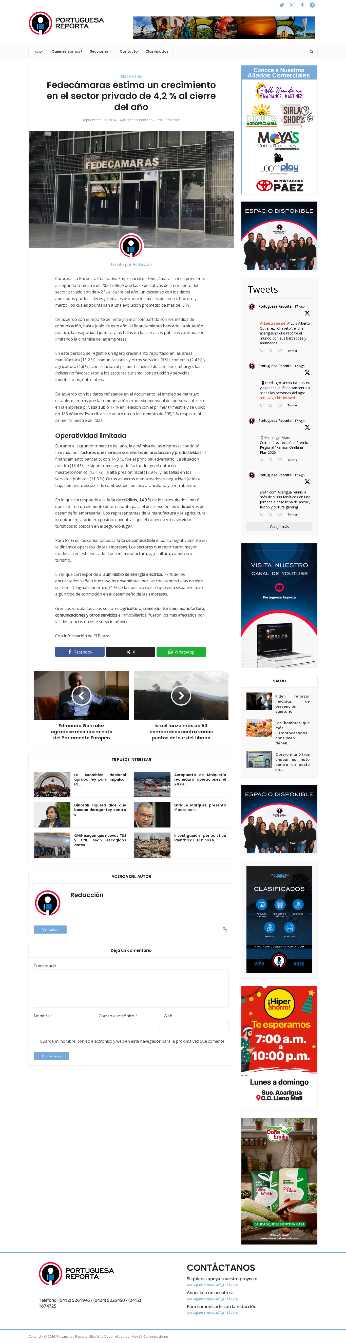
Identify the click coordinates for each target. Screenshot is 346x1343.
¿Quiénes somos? (66, 51)
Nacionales (131, 76)
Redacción (171, 120)
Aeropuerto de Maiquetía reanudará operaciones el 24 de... (200, 779)
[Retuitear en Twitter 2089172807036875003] (272, 405)
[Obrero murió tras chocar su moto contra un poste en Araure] (260, 759)
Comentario (45, 966)
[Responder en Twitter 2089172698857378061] (263, 514)
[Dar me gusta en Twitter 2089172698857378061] (281, 514)
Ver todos (50, 929)
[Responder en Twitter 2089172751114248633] (263, 460)
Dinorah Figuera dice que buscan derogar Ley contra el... (100, 810)
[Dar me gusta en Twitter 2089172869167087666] (281, 351)
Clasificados (157, 51)
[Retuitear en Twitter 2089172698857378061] (272, 514)
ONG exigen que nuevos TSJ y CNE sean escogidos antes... (100, 840)
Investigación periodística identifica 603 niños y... (200, 838)
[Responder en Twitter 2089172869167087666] (263, 351)
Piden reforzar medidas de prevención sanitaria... (292, 704)
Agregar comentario (136, 120)
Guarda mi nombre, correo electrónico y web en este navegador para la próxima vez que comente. (132, 1041)
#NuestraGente (272, 323)
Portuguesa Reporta (275, 306)
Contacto (129, 51)
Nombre (43, 1016)
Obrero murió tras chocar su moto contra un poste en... (292, 762)
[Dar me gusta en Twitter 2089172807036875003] (281, 405)
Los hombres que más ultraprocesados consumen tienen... (292, 733)
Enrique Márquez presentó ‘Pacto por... (200, 808)
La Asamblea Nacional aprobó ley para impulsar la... (100, 779)
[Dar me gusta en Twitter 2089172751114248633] (281, 460)
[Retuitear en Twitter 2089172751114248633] (272, 460)
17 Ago (300, 306)
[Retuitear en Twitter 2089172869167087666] (272, 351)
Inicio (37, 51)
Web (168, 1016)
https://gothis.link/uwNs (279, 397)
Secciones (99, 51)
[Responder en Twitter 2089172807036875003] (263, 405)
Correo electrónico (118, 1016)
